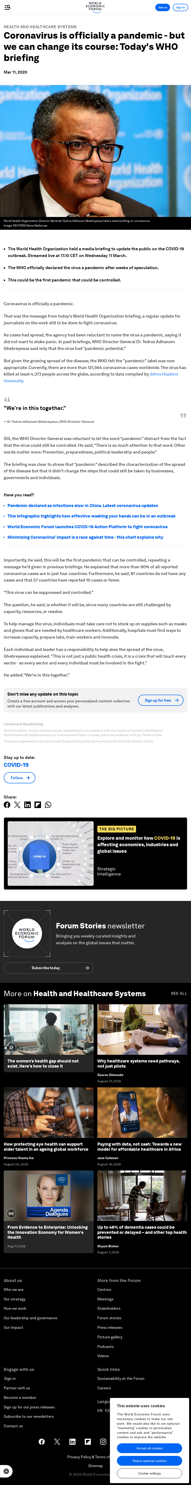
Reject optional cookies (150, 1461)
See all (179, 993)
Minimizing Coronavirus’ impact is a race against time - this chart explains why (85, 537)
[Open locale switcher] (6, 1471)
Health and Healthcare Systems (40, 27)
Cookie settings (149, 1473)
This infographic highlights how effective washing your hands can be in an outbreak (91, 516)
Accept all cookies (149, 1448)
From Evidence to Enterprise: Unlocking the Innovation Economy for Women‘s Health (47, 1232)
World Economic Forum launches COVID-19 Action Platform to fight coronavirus (87, 526)
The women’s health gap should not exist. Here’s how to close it (43, 1064)
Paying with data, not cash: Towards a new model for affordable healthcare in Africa (139, 1147)
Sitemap (95, 1466)
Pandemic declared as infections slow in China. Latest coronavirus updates (82, 505)
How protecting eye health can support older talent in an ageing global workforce (46, 1147)
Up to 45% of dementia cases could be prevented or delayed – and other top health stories (142, 1232)
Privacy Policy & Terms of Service (95, 1457)
